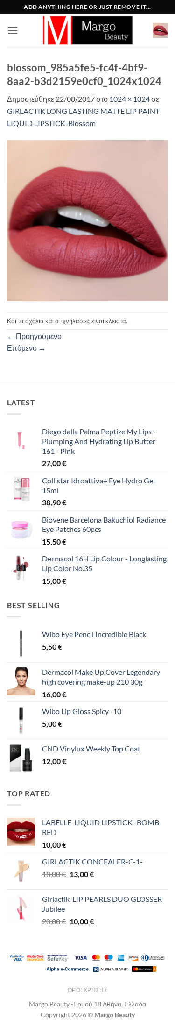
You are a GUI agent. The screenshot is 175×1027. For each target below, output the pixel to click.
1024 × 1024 (129, 98)
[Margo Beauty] (87, 30)
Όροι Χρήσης (88, 989)
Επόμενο (26, 347)
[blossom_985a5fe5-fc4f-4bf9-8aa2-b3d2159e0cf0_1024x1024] (87, 219)
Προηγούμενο (34, 336)
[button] (12, 30)
